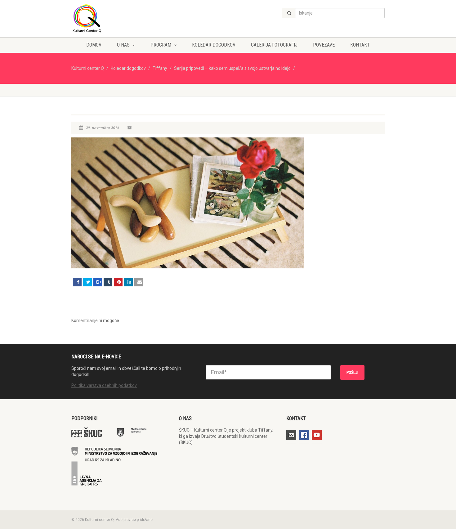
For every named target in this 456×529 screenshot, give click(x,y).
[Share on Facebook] (77, 282)
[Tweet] (87, 282)
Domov (93, 45)
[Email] (138, 282)
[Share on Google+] (97, 282)
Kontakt (360, 45)
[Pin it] (118, 282)
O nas (123, 45)
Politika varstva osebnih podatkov (104, 385)
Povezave (324, 45)
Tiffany (160, 68)
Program (160, 45)
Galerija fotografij (274, 45)
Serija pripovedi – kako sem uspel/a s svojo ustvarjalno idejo (232, 68)
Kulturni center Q (87, 68)
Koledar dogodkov (213, 45)
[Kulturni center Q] (120, 18)
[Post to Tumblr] (108, 282)
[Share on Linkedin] (128, 282)
